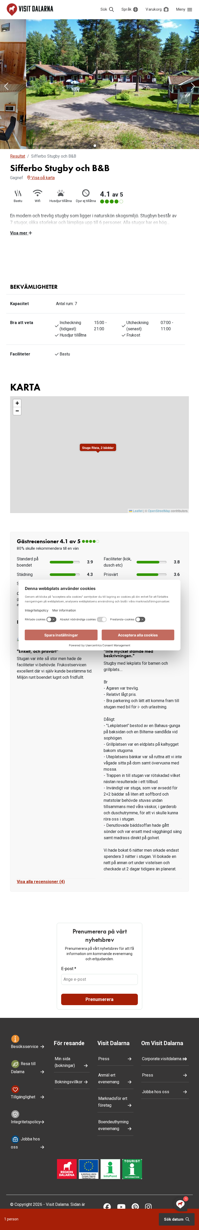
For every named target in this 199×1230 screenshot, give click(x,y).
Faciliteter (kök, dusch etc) (117, 660)
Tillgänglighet (23, 1194)
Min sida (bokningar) (65, 1160)
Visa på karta (42, 177)
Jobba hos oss (155, 1189)
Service (24, 681)
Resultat (17, 156)
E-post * (68, 1066)
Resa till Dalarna (23, 1165)
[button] (6, 86)
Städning (25, 672)
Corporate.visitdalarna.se (164, 1156)
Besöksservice (24, 1144)
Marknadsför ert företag (112, 1200)
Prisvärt (111, 672)
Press (103, 1156)
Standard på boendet (27, 660)
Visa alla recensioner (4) (41, 979)
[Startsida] (30, 9)
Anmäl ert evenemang (108, 1176)
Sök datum (174, 1219)
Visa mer (19, 233)
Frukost (110, 681)
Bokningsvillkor (68, 1179)
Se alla (76, 266)
